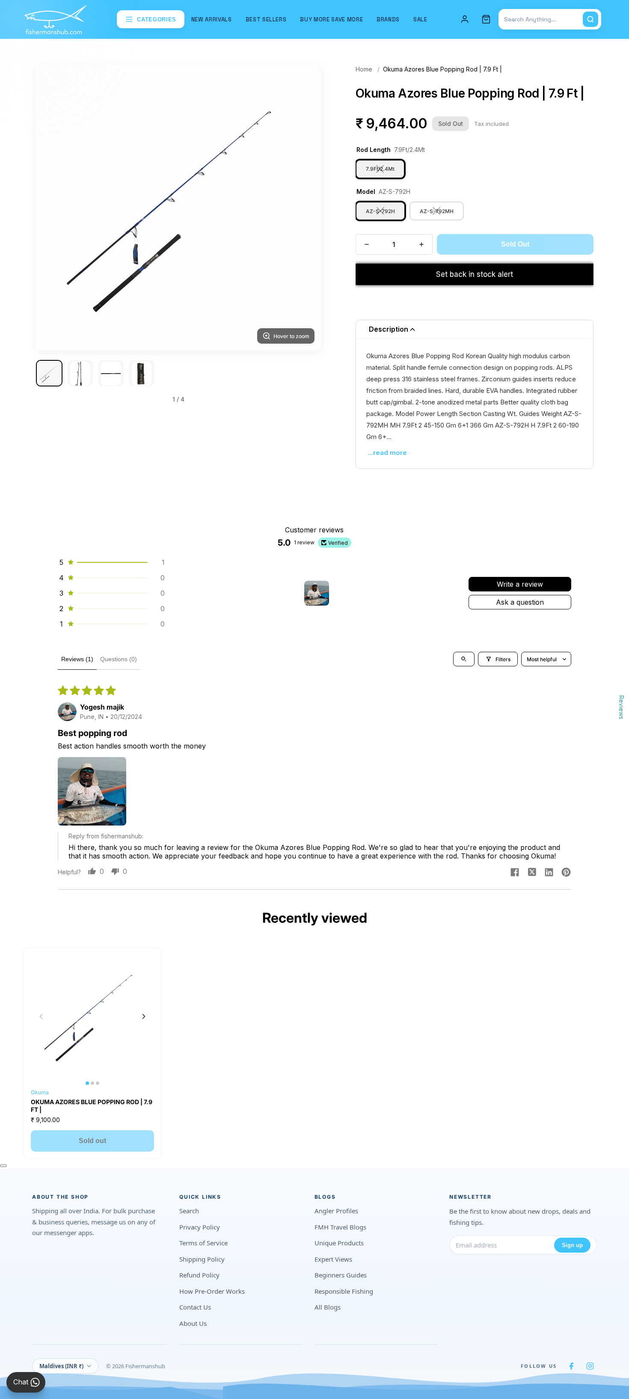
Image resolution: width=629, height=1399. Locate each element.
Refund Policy (199, 1275)
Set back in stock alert (474, 274)
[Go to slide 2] (80, 373)
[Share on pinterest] (566, 873)
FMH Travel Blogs (340, 1227)
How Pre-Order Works (212, 1291)
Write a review (520, 584)
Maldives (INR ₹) (61, 1366)
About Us (193, 1323)
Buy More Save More (331, 19)
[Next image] (144, 1016)
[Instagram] (590, 1366)
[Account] (465, 19)
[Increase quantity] (421, 244)
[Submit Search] (590, 19)
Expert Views (333, 1259)
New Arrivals (211, 19)
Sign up (572, 1245)
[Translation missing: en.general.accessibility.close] (3, 1165)
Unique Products (339, 1243)
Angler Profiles (336, 1210)
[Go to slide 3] (111, 373)
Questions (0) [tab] (118, 659)
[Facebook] (571, 1366)
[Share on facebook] (515, 873)
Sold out (92, 1140)
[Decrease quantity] (366, 244)
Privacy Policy (199, 1227)
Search (189, 1210)
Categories (156, 19)
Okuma (40, 1092)
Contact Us (195, 1307)
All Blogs (327, 1307)
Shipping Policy (202, 1259)
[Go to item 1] (316, 593)
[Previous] (52, 207)
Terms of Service (203, 1243)
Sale (420, 19)
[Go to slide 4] (141, 373)
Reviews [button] (621, 707)
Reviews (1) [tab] (77, 659)
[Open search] (464, 659)
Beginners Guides (340, 1275)
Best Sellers (266, 19)
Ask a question (520, 602)
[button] (111, 562)
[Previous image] (41, 1016)
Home (364, 69)
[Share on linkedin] (549, 873)
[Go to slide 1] (49, 373)
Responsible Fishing (343, 1291)
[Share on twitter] (532, 873)
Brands (388, 19)
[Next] (304, 207)
